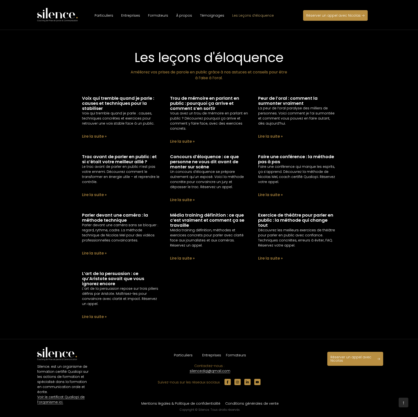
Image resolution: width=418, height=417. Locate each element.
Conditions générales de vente (252, 403)
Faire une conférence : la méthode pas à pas (296, 159)
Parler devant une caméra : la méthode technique (115, 217)
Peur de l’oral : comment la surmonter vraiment (288, 100)
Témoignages (212, 15)
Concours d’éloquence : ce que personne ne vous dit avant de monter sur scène (204, 162)
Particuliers (104, 15)
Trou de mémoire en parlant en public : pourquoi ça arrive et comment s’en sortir (204, 103)
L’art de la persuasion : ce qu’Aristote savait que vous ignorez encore (113, 278)
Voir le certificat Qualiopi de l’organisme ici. (61, 399)
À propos (184, 15)
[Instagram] (237, 382)
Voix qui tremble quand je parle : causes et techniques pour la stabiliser (118, 103)
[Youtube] (257, 382)
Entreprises (130, 15)
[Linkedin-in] (247, 382)
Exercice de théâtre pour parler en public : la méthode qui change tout (295, 220)
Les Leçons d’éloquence (253, 15)
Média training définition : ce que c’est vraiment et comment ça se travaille (207, 220)
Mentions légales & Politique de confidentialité (180, 403)
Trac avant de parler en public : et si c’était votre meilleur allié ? (119, 159)
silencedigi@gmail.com (210, 370)
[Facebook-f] (227, 382)
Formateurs (158, 15)
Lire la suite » (94, 136)
